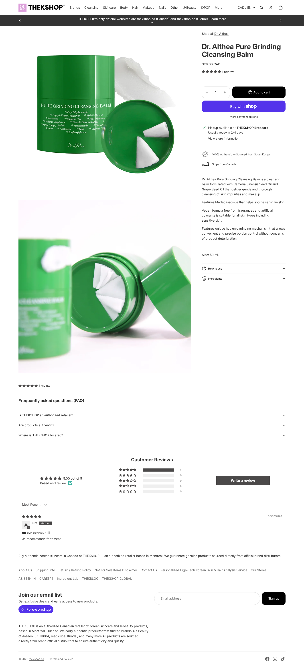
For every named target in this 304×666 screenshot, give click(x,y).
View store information (223, 138)
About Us (25, 570)
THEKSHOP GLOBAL (117, 578)
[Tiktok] (283, 659)
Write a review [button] (243, 480)
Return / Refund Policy (75, 570)
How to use (215, 268)
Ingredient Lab (67, 578)
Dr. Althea (221, 33)
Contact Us (149, 570)
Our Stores (258, 570)
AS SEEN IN (27, 578)
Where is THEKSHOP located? (40, 435)
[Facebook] (267, 659)
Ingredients (215, 278)
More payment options (244, 116)
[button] (212, 71)
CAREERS (46, 578)
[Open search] (261, 7)
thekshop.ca (36, 659)
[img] (31, 517)
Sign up (273, 598)
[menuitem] (219, 7)
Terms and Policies (61, 659)
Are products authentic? (36, 425)
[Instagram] (275, 659)
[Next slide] (281, 20)
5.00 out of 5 (72, 478)
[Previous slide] (20, 20)
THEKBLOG (90, 578)
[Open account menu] (271, 7)
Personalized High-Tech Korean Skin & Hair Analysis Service (203, 570)
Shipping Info (45, 570)
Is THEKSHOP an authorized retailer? (45, 415)
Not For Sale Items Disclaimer (116, 570)
